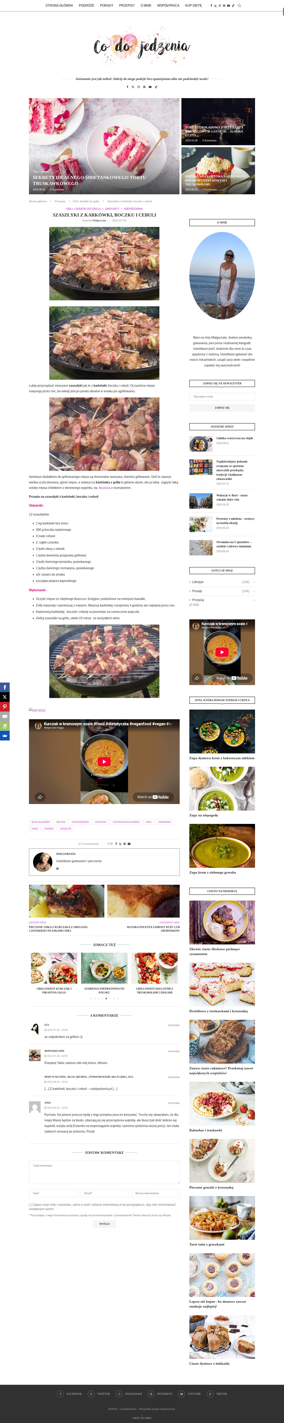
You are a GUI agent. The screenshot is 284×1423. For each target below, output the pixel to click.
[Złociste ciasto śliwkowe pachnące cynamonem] (222, 922)
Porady (106, 5)
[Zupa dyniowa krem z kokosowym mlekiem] (222, 731)
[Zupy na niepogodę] (222, 789)
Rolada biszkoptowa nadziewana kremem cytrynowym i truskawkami (215, 180)
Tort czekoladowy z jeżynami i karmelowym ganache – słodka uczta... (214, 131)
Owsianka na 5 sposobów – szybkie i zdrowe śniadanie (234, 544)
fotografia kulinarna (126, 822)
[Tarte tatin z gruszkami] (222, 1218)
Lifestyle (220, 582)
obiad (34, 829)
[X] (5, 697)
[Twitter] (215, 5)
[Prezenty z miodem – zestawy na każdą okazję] (201, 524)
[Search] (239, 5)
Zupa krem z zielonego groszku (212, 872)
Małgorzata (99, 220)
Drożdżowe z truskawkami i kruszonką (218, 1011)
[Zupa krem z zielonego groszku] (222, 846)
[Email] (5, 716)
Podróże (86, 5)
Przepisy (127, 5)
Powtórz (174, 1025)
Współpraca (168, 5)
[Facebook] (211, 5)
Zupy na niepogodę (203, 815)
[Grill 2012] (37, 710)
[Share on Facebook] (116, 843)
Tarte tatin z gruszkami (206, 1244)
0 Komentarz (57, 189)
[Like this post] (111, 843)
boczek (61, 822)
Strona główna (59, 5)
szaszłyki (65, 829)
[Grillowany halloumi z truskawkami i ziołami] (104, 968)
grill (149, 822)
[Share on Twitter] (120, 844)
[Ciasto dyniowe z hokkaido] (222, 1337)
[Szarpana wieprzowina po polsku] (54, 968)
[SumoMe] (5, 735)
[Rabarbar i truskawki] (222, 1104)
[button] (36, 146)
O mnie (146, 5)
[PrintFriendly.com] (5, 726)
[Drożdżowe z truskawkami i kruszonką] (222, 984)
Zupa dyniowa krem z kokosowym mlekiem (221, 758)
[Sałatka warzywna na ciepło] (201, 444)
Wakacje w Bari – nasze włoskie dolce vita (232, 497)
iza (46, 1024)
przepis (49, 829)
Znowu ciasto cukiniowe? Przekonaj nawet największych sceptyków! (221, 1070)
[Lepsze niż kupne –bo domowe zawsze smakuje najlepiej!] (222, 1275)
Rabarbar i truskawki (205, 1130)
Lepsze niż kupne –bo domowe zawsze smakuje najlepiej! (217, 1304)
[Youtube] (228, 5)
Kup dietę (193, 5)
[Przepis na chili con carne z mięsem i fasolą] (154, 968)
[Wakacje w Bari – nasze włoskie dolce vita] (201, 501)
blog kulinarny (40, 822)
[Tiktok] (233, 5)
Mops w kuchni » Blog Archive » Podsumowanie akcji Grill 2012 (88, 1076)
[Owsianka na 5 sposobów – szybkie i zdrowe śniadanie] (201, 547)
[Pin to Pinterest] (124, 843)
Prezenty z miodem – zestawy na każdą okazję (235, 521)
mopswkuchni (54, 1050)
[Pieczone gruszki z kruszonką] (222, 1161)
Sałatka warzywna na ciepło (234, 438)
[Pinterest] (224, 5)
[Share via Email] (129, 843)
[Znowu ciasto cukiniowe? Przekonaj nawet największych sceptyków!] (222, 1042)
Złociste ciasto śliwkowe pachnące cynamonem (214, 951)
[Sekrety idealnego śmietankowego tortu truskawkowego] (104, 146)
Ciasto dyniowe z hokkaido (209, 1363)
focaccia (104, 487)
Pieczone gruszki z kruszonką (211, 1187)
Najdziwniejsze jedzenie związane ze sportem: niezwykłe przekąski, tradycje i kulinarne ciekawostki (231, 470)
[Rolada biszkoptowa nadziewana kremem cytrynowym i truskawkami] (218, 170)
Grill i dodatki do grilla (86, 201)
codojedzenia (80, 822)
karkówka (165, 822)
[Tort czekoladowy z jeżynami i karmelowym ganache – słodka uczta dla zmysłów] (218, 121)
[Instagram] (220, 5)
